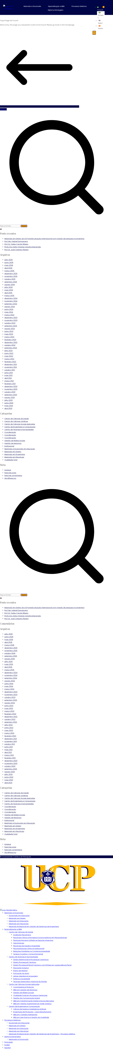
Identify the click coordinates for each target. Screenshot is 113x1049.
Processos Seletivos (79, 6)
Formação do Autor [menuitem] (21, 973)
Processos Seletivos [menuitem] (12, 1020)
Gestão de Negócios (12, 443)
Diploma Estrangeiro (55, 10)
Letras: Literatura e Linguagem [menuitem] (25, 976)
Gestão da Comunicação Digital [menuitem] (26, 998)
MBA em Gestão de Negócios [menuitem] (25, 990)
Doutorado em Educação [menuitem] (19, 915)
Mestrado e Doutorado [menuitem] (13, 913)
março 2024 (9, 315)
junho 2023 (8, 331)
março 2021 (9, 381)
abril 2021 (8, 378)
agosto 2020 (9, 397)
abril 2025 (8, 293)
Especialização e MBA (56, 6)
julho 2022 (8, 350)
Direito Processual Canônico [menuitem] (24, 962)
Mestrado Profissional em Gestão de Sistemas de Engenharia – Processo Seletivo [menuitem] (42, 1034)
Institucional (9, 446)
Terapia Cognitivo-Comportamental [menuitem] (28, 954)
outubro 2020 (9, 392)
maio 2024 (8, 312)
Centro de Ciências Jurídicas (16, 421)
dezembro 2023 (10, 317)
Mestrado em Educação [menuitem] (18, 921)
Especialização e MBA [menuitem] (13, 929)
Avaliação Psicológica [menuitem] (22, 935)
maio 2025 (8, 290)
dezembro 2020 (10, 386)
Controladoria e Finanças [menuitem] (23, 987)
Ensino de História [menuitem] (20, 970)
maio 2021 (8, 375)
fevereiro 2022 (10, 361)
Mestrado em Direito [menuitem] (17, 918)
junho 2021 (8, 372)
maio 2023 (8, 334)
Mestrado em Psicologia (14, 457)
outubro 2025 (9, 279)
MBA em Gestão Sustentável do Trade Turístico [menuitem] (32, 1003)
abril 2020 (8, 408)
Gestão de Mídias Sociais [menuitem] (23, 992)
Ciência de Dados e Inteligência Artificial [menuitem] (29, 1009)
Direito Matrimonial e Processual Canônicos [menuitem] (31, 959)
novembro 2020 (10, 389)
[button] (34, 6)
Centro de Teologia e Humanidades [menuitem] (23, 957)
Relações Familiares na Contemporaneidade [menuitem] (31, 951)
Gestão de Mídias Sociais (14, 440)
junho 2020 (8, 403)
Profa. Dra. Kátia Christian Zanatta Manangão (22, 247)
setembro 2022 (10, 348)
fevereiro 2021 (10, 383)
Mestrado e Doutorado (32, 6)
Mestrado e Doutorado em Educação (19, 449)
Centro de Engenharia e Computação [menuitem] (24, 1006)
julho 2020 (8, 400)
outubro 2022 (9, 345)
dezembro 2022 (10, 342)
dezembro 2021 (10, 364)
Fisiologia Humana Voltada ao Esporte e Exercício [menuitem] (33, 940)
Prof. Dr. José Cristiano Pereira (16, 249)
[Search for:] (56, 169)
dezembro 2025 (10, 273)
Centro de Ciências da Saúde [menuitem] (21, 932)
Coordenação (10, 432)
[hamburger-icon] (103, 7)
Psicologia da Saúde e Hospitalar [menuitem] (26, 946)
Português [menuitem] (8, 1042)
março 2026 (9, 271)
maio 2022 (8, 356)
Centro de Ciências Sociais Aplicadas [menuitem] (24, 984)
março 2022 (9, 359)
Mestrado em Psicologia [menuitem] (18, 924)
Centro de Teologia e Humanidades (19, 429)
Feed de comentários (13, 475)
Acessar (7, 470)
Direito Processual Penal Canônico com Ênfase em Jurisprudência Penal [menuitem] (42, 965)
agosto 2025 (9, 284)
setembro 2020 (10, 395)
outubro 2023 (9, 323)
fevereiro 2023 (10, 339)
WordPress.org (10, 478)
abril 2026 (8, 268)
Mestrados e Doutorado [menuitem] (18, 1039)
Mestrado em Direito (12, 451)
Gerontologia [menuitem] (18, 943)
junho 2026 (8, 262)
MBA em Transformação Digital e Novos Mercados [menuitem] (33, 1001)
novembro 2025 (10, 276)
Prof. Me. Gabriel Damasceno (16, 241)
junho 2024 (8, 309)
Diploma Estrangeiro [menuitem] (12, 1036)
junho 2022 (8, 353)
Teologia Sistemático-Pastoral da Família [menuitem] (30, 981)
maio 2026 (8, 265)
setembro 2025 (10, 282)
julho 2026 (8, 260)
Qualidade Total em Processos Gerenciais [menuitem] (30, 995)
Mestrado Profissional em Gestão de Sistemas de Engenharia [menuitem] (34, 926)
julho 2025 (8, 287)
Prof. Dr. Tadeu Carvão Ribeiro (16, 244)
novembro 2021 (10, 367)
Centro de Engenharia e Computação (19, 427)
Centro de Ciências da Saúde (16, 418)
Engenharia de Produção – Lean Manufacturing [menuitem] (32, 1012)
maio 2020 (8, 405)
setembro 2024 (10, 304)
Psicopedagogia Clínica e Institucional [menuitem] (28, 948)
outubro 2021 (9, 370)
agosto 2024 (9, 306)
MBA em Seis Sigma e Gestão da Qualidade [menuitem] (31, 1017)
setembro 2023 (10, 326)
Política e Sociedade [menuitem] (21, 979)
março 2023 (9, 337)
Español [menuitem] (7, 1047)
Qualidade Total (10, 460)
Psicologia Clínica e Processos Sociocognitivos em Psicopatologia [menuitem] (40, 937)
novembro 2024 (10, 301)
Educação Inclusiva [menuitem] (21, 968)
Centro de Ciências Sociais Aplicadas (19, 424)
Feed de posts (10, 473)
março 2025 (9, 295)
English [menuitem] (7, 1045)
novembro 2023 (10, 320)
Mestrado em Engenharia (14, 454)
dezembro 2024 (10, 298)
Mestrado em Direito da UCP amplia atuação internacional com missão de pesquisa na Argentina (44, 238)
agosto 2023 (9, 328)
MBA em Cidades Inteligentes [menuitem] (25, 1014)
